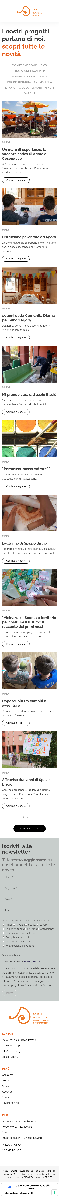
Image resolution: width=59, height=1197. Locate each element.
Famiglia (29, 93)
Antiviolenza (43, 82)
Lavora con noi (10, 1102)
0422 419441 (45, 1170)
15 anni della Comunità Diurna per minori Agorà (28, 317)
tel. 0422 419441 (11, 1045)
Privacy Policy (32, 961)
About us (7, 1091)
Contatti (6, 1097)
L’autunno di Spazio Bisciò (24, 543)
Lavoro (10, 87)
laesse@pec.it (10, 1056)
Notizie (6, 1086)
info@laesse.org (11, 1051)
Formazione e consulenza (29, 65)
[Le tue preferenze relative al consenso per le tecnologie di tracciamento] (54, 1192)
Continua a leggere (16, 180)
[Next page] (35, 816)
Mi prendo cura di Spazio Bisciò (29, 394)
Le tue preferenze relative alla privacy (32, 1186)
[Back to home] (29, 11)
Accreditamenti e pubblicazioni (20, 1121)
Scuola (23, 87)
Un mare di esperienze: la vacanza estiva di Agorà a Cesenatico (24, 154)
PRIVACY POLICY (12, 1144)
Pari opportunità (19, 82)
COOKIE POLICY (11, 1150)
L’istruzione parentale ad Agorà (29, 237)
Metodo (6, 1080)
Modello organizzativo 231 (17, 1126)
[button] (3, 11)
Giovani (37, 87)
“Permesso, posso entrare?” (26, 469)
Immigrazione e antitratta (29, 76)
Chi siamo (7, 1074)
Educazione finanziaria (30, 70)
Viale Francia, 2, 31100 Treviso (19, 1040)
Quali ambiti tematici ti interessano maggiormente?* (27, 920)
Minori (49, 87)
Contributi (7, 1132)
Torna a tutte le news (29, 828)
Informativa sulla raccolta (19, 1193)
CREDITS (47, 1177)
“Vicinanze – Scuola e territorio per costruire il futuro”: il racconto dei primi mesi (29, 622)
